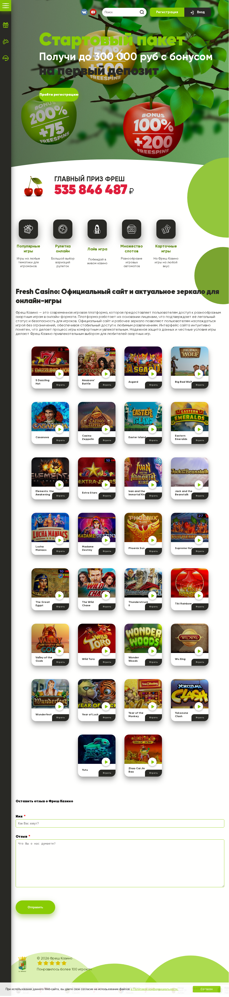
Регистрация (167, 12)
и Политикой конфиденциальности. (154, 989)
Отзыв (21, 837)
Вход (201, 12)
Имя (19, 816)
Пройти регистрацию (59, 95)
